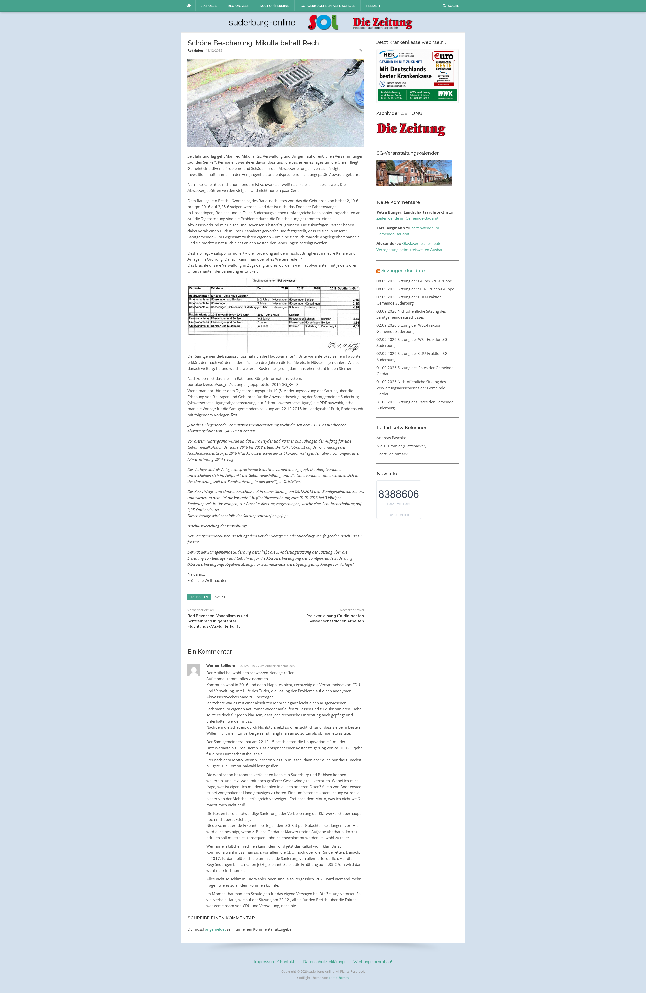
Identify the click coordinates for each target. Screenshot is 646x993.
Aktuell (209, 6)
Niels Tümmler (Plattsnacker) (401, 445)
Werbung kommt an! (372, 961)
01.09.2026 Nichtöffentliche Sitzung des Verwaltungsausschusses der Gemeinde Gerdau (411, 387)
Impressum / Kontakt (274, 961)
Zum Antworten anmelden (276, 666)
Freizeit (373, 6)
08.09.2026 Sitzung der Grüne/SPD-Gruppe (414, 280)
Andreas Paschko (391, 437)
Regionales (238, 6)
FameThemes (339, 977)
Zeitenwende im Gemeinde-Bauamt (407, 218)
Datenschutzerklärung (324, 961)
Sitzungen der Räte (403, 270)
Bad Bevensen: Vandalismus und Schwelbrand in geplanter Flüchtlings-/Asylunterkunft (217, 621)
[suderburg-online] (323, 21)
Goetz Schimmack (392, 453)
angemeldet (215, 929)
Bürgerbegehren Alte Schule (328, 6)
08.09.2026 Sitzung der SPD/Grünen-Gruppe (415, 288)
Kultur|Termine (274, 6)
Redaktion (195, 50)
